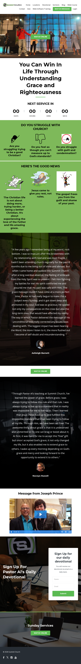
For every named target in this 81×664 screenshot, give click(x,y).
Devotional (46, 5)
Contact (22, 9)
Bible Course (72, 5)
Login (75, 9)
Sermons (56, 5)
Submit (63, 593)
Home (28, 5)
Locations (36, 5)
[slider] (38, 532)
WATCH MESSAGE (62, 9)
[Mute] (62, 532)
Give (28, 9)
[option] (40, 299)
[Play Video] (11, 532)
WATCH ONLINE (40, 37)
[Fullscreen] (70, 532)
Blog (63, 5)
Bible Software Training (41, 9)
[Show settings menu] (66, 532)
